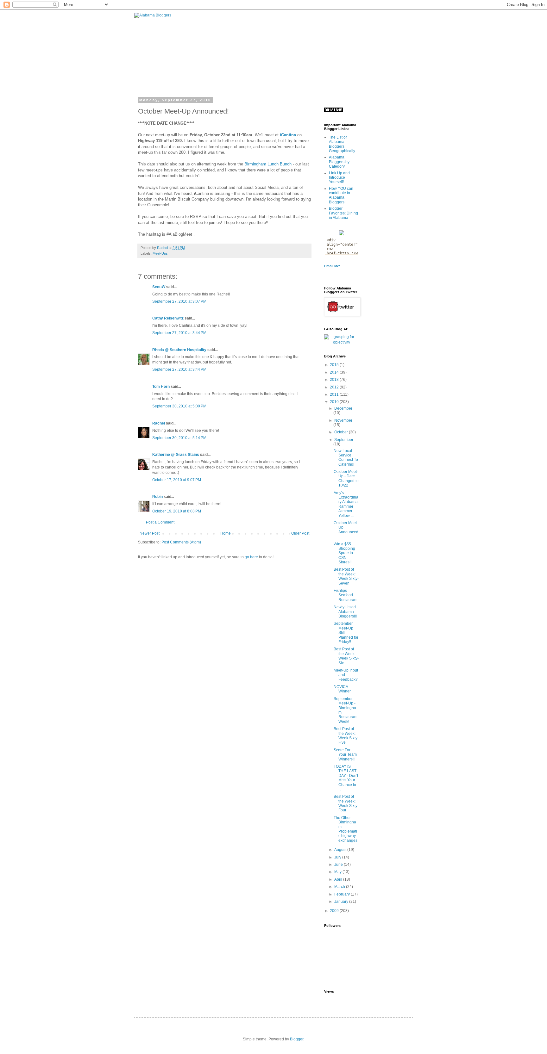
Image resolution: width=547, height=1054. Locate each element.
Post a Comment (160, 522)
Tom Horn (161, 386)
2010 (335, 402)
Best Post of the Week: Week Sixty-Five (346, 736)
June (339, 864)
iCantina (288, 135)
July (338, 857)
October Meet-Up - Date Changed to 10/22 (346, 478)
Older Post (300, 533)
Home (225, 533)
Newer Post (150, 533)
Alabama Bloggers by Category (339, 162)
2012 (335, 387)
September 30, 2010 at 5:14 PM (179, 438)
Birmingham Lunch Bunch (268, 164)
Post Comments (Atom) (181, 542)
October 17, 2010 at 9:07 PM (176, 480)
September (343, 439)
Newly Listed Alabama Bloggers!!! (345, 611)
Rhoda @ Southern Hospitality (179, 350)
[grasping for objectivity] (341, 342)
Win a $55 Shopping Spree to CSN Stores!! (344, 553)
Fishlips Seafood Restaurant (345, 595)
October (341, 432)
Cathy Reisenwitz (168, 318)
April (338, 879)
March (340, 886)
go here (251, 557)
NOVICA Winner (342, 689)
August (340, 849)
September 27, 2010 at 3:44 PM (179, 333)
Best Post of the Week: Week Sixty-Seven (346, 576)
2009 (335, 910)
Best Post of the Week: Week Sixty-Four (346, 803)
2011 (335, 394)
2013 (335, 379)
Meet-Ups (160, 253)
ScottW (158, 287)
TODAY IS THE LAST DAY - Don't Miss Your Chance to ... (346, 777)
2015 (335, 365)
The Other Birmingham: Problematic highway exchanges (345, 829)
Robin (157, 496)
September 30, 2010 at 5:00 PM (179, 406)
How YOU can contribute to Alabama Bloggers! (341, 195)
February (342, 894)
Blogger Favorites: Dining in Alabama (343, 213)
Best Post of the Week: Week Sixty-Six (346, 656)
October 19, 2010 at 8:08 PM (176, 511)
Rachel (158, 423)
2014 (335, 372)
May (338, 872)
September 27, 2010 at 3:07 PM (179, 301)
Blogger (296, 1039)
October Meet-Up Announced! (346, 530)
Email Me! (332, 266)
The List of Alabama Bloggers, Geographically (342, 144)
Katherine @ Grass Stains (175, 454)
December (343, 408)
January (341, 901)
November (343, 420)
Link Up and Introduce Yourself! (339, 177)
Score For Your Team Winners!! (345, 754)
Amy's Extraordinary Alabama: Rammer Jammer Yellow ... (346, 504)
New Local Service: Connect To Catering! (346, 458)
